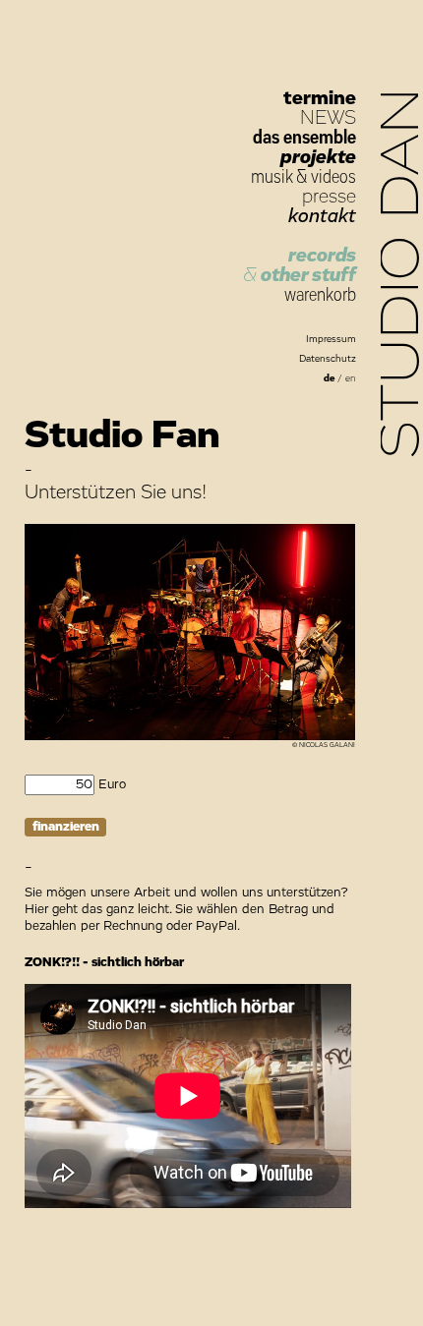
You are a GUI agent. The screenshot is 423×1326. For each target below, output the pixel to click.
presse (329, 196)
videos (333, 177)
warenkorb (320, 295)
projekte (318, 157)
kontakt (322, 216)
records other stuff (299, 265)
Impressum (331, 339)
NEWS (328, 118)
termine (319, 98)
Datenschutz (327, 359)
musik (271, 177)
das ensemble (304, 137)
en (350, 378)
